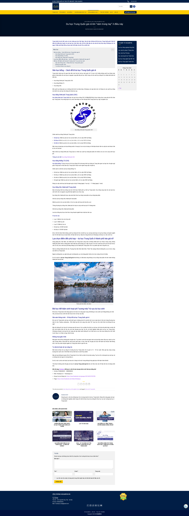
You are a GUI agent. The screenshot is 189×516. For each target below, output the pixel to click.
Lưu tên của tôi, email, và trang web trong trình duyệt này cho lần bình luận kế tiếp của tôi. (78, 478)
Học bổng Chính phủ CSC (68, 157)
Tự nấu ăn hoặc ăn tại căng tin (63, 66)
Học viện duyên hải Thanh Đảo (126, 56)
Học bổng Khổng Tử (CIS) (62, 55)
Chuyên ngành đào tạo (80, 12)
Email (76, 471)
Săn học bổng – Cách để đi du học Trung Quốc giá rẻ (67, 52)
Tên (55, 471)
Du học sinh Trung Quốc (90, 389)
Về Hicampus (87, 511)
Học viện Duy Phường (123, 53)
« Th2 (119, 88)
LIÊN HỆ (116, 12)
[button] (111, 49)
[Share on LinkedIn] (89, 384)
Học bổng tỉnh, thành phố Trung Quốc (65, 57)
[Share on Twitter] (81, 384)
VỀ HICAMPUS (62, 12)
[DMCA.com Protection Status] (123, 496)
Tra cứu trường (104, 12)
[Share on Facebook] (78, 384)
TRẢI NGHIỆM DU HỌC (93, 12)
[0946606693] (128, 1)
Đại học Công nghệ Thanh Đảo (126, 61)
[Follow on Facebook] (134, 6)
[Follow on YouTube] (101, 505)
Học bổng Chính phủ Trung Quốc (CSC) (65, 54)
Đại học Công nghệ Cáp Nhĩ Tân (126, 59)
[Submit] (131, 6)
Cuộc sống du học (89, 21)
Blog (111, 12)
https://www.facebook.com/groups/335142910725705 (80, 376)
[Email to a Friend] (84, 384)
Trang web (97, 471)
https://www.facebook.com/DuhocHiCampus (69, 379)
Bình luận (56, 458)
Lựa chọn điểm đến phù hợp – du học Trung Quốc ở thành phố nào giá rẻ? (72, 59)
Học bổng (69, 12)
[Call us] (98, 505)
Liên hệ (93, 511)
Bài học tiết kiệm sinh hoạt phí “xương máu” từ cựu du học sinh (69, 61)
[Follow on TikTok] (93, 505)
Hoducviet (101, 29)
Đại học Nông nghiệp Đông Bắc (126, 47)
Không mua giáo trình (61, 64)
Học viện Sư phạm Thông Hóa (126, 50)
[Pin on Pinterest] (86, 384)
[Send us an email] (96, 505)
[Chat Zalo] (186, 506)
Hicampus (61, 369)
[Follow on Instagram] (90, 505)
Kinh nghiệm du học (99, 21)
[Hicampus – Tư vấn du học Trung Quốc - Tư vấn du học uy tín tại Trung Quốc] (55, 6)
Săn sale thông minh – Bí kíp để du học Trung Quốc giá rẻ (69, 62)
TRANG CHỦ (55, 12)
